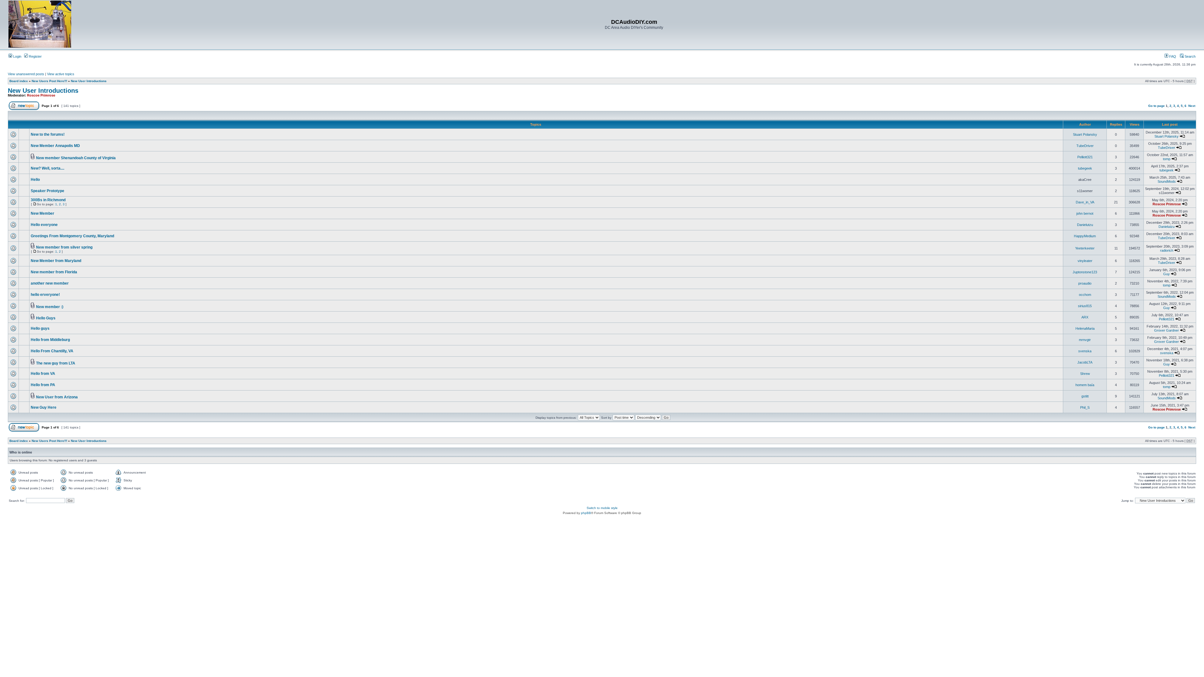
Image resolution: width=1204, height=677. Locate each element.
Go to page (1156, 106)
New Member (42, 213)
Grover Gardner (1166, 330)
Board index (18, 81)
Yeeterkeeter (1085, 248)
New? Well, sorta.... (47, 168)
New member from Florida (54, 272)
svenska (1084, 351)
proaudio (1084, 283)
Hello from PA (43, 385)
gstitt (1085, 396)
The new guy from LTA (55, 363)
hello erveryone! (45, 294)
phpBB (586, 513)
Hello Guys (45, 318)
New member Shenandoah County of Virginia (76, 158)
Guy (1166, 274)
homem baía (1084, 385)
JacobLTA (1084, 362)
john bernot (1084, 213)
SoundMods (1167, 181)
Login (16, 56)
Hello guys (40, 328)
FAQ (1172, 56)
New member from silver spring (64, 247)
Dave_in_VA (1085, 202)
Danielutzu (1085, 225)
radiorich (1166, 250)
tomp (1166, 159)
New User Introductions (89, 81)
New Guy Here (43, 407)
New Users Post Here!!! (49, 81)
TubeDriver (1085, 146)
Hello (35, 179)
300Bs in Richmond (48, 200)
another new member (50, 283)
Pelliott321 (1085, 157)
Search (1190, 56)
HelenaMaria (1085, 328)
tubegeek (1085, 168)
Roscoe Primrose (41, 95)
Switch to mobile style (602, 508)
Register (35, 56)
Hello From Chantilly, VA (52, 351)
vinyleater (1085, 261)
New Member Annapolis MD (55, 146)
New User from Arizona (57, 397)
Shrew (1085, 373)
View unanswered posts (26, 74)
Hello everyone (44, 225)
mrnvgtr (1085, 340)
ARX (1084, 317)
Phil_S (1085, 407)
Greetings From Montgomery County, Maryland (72, 236)
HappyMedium (1085, 236)
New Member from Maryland (56, 261)
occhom (1085, 295)
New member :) (49, 307)
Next (1191, 106)
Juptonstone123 (1085, 272)
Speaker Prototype (47, 191)
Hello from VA (43, 373)
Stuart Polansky (1085, 134)
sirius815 (1085, 306)
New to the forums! (48, 134)
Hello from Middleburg (50, 340)
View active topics (60, 74)
